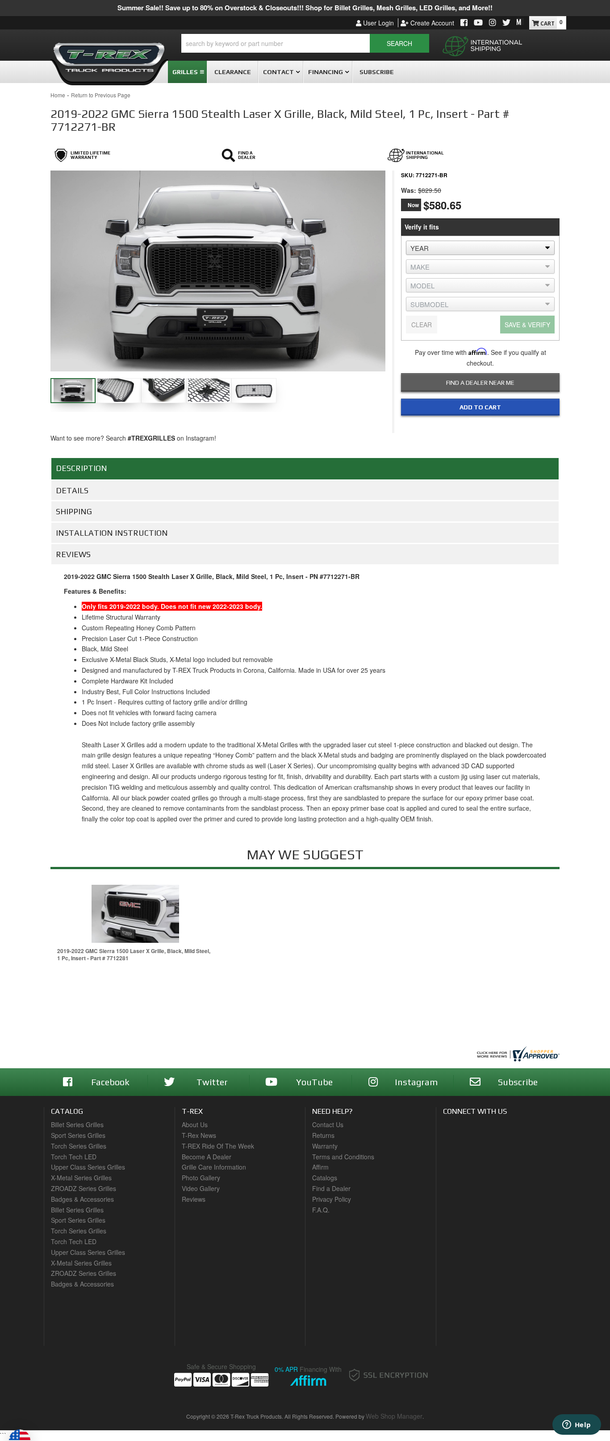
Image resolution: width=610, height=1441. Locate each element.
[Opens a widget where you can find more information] (576, 1425)
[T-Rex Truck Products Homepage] (109, 54)
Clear (421, 324)
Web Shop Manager (394, 1416)
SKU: (407, 175)
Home (57, 95)
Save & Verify (527, 324)
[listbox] (480, 248)
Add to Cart (480, 407)
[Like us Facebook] (464, 23)
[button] (305, 43)
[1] (474, 425)
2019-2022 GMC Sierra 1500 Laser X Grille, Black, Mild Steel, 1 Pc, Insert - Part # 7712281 (133, 954)
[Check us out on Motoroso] (520, 21)
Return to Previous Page (100, 95)
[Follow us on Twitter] (506, 23)
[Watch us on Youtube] (478, 23)
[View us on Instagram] (492, 23)
